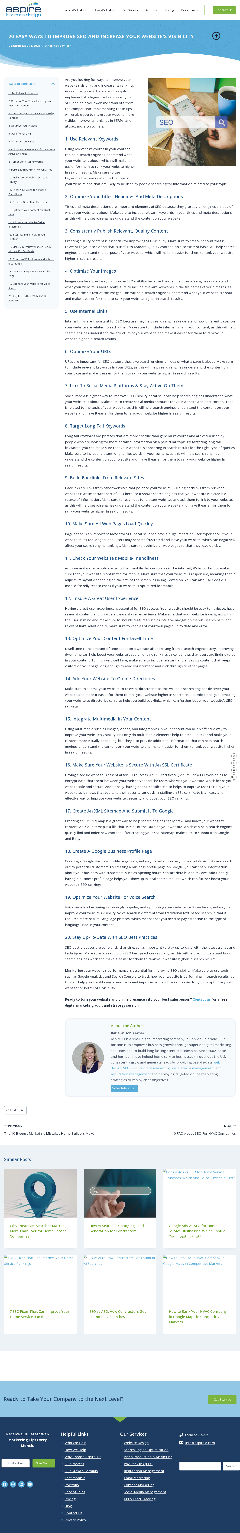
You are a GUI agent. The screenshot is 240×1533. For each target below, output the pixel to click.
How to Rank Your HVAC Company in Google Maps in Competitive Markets (198, 1316)
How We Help (75, 1449)
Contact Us (224, 10)
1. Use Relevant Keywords (23, 93)
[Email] (233, 777)
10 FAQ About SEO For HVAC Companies (204, 1130)
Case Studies (75, 1492)
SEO (126, 1068)
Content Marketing (139, 1485)
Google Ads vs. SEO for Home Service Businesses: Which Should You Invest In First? (197, 1231)
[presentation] (40, 1193)
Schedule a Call (124, 1088)
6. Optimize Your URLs (21, 141)
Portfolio (72, 1485)
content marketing (155, 1068)
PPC (134, 1068)
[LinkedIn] (233, 756)
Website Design (136, 1442)
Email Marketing (137, 1478)
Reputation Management (144, 1471)
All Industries (15, 1110)
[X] (233, 770)
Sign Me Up (43, 1463)
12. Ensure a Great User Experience (28, 202)
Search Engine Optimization (146, 1449)
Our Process (74, 1464)
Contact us (202, 999)
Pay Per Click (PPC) (138, 1464)
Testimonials (75, 1478)
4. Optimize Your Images (22, 125)
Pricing (169, 10)
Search (184, 1458)
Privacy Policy (75, 1520)
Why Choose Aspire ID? (83, 1456)
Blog (68, 1506)
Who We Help (75, 1442)
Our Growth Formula (81, 1471)
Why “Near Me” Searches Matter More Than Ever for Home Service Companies (38, 1231)
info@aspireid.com (200, 1442)
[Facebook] (233, 763)
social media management (192, 1068)
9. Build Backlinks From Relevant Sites (30, 169)
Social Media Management (145, 1492)
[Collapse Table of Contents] (53, 84)
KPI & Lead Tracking (139, 1499)
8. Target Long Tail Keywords (25, 161)
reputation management (131, 1074)
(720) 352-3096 (197, 1434)
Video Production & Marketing (148, 1456)
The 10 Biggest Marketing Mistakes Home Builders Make (49, 1130)
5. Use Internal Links (19, 133)
